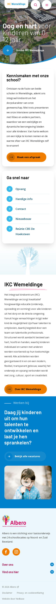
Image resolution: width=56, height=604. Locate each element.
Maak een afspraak (28, 157)
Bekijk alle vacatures (27, 456)
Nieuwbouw (23, 219)
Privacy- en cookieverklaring (30, 592)
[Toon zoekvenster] (35, 5)
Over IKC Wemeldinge (28, 389)
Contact (21, 209)
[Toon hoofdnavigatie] (47, 5)
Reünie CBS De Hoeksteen (25, 231)
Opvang (21, 189)
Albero (13, 586)
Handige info (24, 199)
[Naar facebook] (6, 552)
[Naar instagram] (16, 552)
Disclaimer (7, 592)
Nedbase (20, 598)
